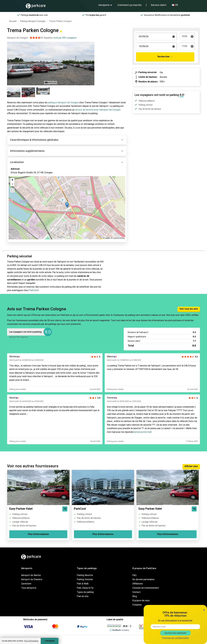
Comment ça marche (129, 5)
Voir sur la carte (20, 188)
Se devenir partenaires (143, 579)
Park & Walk (83, 583)
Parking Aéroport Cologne (32, 21)
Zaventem (26, 583)
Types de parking (85, 592)
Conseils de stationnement (145, 588)
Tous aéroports (28, 588)
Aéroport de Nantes (31, 575)
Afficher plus (191, 466)
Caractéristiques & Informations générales (34, 139)
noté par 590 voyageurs (65, 37)
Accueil (12, 21)
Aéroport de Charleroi (31, 579)
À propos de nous (141, 600)
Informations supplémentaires (27, 150)
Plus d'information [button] (31, 641)
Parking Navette (85, 575)
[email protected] (142, 432)
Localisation (17, 162)
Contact (136, 592)
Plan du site (82, 596)
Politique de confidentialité (175, 638)
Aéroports (104, 5)
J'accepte (49, 641)
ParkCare (33, 290)
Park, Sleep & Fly (85, 588)
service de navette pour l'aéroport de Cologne (98, 109)
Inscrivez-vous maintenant (175, 633)
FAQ (134, 575)
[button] (67, 205)
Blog (134, 596)
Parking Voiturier (85, 579)
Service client (158, 5)
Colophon (137, 604)
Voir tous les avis (189, 309)
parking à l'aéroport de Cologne (63, 102)
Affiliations (137, 583)
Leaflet (107, 238)
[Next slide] (91, 61)
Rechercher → (165, 56)
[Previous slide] (10, 61)
